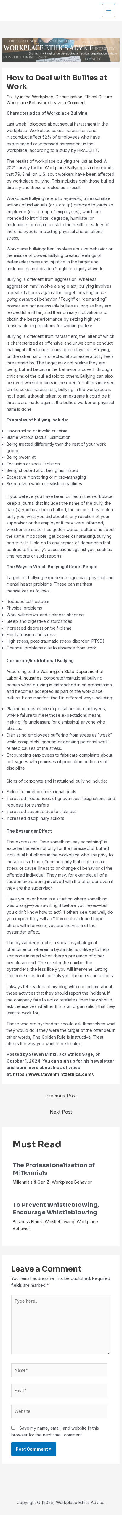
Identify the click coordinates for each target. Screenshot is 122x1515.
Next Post (61, 1112)
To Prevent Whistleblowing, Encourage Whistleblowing (56, 1208)
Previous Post (61, 1096)
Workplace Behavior (26, 102)
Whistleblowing (59, 1221)
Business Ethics (27, 1221)
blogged (38, 123)
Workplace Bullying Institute (71, 167)
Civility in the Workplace (30, 96)
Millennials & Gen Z (31, 1182)
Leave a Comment (68, 102)
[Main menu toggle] (108, 10)
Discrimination (69, 96)
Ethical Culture (98, 96)
